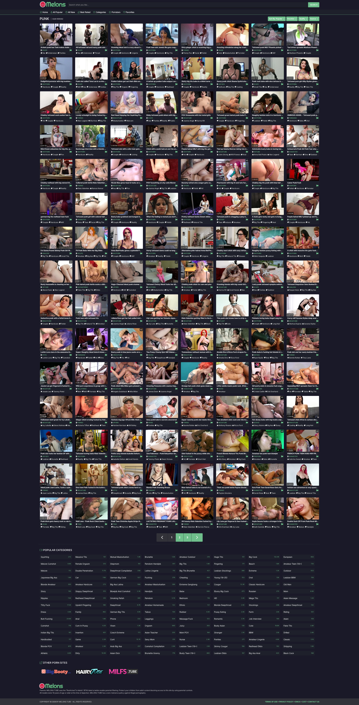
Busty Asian (229, 625)
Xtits (44, 355)
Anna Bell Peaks (260, 154)
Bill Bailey (132, 425)
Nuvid (220, 389)
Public (172, 121)
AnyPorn (116, 50)
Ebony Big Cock (229, 591)
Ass (43, 53)
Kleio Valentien (83, 188)
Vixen (125, 625)
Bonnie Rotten (294, 358)
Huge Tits (229, 557)
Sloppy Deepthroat (90, 591)
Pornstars (115, 12)
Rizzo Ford (234, 358)
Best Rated (85, 12)
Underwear (52, 53)
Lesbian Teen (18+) (195, 646)
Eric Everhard (202, 425)
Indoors (228, 222)
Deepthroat (161, 358)
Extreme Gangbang (195, 584)
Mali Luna (81, 527)
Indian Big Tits (56, 632)
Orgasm (124, 87)
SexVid (256, 423)
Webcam (129, 121)
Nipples (56, 598)
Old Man (299, 584)
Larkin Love (47, 358)
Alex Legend (83, 121)
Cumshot (132, 290)
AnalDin (45, 253)
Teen (291, 154)
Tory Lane (307, 358)
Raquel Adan (294, 290)
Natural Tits (197, 222)
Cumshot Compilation (160, 646)
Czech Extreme (125, 632)
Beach (264, 564)
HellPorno (187, 287)
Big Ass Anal (264, 653)
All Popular (57, 12)
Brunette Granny (160, 653)
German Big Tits (125, 612)
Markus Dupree (295, 324)
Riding (62, 527)
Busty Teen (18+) (195, 653)
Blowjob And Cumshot (125, 591)
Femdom (160, 598)
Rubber (195, 612)
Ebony (277, 425)
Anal (244, 154)
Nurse (195, 639)
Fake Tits (309, 87)
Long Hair (276, 324)
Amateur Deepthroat (299, 605)
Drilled (299, 632)
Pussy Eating (229, 612)
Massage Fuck (195, 619)
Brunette (169, 324)
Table (305, 391)
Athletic (56, 653)
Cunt (125, 639)
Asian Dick (125, 653)
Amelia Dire (223, 358)
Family (90, 612)
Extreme (264, 570)
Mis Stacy (222, 459)
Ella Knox (93, 121)
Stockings (264, 605)
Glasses (242, 256)
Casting (239, 87)
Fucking (160, 577)
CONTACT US (313, 702)
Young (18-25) (229, 577)
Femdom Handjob (160, 564)
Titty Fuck (56, 605)
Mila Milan (134, 391)
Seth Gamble (259, 527)
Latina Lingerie (160, 570)
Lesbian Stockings (229, 570)
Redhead (170, 87)
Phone (125, 619)
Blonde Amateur (56, 584)
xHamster (293, 152)
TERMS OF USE (271, 702)
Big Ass (90, 256)
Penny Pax (187, 53)
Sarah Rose (258, 493)
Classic (299, 639)
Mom (299, 591)
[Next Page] (197, 537)
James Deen (153, 391)
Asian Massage (299, 598)
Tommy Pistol (58, 391)
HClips (80, 253)
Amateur (237, 222)
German (299, 154)
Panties (62, 53)
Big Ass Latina (125, 584)
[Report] (70, 50)
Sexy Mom (160, 639)
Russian (264, 591)
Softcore (222, 87)
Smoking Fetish (125, 598)
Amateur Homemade (160, 605)
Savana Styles (309, 324)
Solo (220, 53)
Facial (197, 53)
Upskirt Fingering (90, 605)
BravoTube (117, 118)
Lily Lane (151, 324)
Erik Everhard (272, 391)
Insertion (90, 632)
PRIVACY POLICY (286, 702)
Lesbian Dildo (229, 653)
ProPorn (257, 456)
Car (90, 577)
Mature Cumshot (56, 564)
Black (208, 324)
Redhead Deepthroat (90, 598)
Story (56, 591)
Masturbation (230, 53)
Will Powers (235, 154)
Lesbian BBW (299, 577)
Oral (307, 121)
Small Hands (234, 290)
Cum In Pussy (90, 625)
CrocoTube (117, 355)
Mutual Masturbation (125, 557)
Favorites (129, 12)
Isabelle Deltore (119, 459)
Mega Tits (264, 598)
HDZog (150, 355)
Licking (134, 154)
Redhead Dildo (264, 646)
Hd (43, 121)
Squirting (56, 557)
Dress (56, 612)
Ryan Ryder (258, 358)
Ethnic (195, 605)
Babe (301, 121)
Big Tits (169, 53)
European (299, 557)
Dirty (90, 653)
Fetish (204, 53)
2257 (304, 702)
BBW (264, 632)
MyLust (221, 321)
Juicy (195, 625)
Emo (306, 154)
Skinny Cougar (229, 646)
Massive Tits (90, 557)
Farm (264, 612)
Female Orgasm (90, 564)
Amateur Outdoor (195, 557)
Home (45, 12)
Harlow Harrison (119, 425)
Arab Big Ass (125, 646)
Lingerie (134, 53)
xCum (44, 524)
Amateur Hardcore (90, 584)
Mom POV (195, 632)
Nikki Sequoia (259, 256)
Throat (97, 53)
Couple (116, 53)
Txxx (79, 524)
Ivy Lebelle (46, 425)
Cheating (195, 577)
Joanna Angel (188, 121)
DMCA (297, 702)
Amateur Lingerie (264, 639)
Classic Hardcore (264, 584)
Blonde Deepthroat (229, 605)
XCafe (44, 50)
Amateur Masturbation (160, 584)
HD (229, 598)
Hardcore (125, 53)
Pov (62, 154)
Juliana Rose (131, 324)
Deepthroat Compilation (125, 570)
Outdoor (314, 154)
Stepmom (125, 564)
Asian (299, 619)
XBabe (220, 50)
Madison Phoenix (296, 53)
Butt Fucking (56, 619)
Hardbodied (56, 639)
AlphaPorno (82, 287)
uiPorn (186, 186)
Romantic (229, 619)
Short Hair (202, 459)
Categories (100, 12)
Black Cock (299, 653)
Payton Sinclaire (225, 493)
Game (90, 639)
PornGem (293, 118)
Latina (65, 493)
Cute (264, 625)
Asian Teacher (160, 632)
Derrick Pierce (203, 527)
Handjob (171, 358)
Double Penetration (90, 570)
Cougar (229, 584)
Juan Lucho (47, 493)
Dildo (98, 290)
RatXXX (221, 220)
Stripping (299, 646)
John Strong (223, 154)
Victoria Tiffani (83, 425)
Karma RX (201, 121)
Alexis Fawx (47, 290)
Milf (273, 53)
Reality (63, 87)
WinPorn (292, 186)
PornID (186, 50)
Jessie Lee (46, 391)
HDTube (257, 152)
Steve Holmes (59, 425)
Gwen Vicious (167, 459)
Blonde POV (56, 646)
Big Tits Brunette (195, 570)
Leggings (160, 619)
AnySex (221, 84)
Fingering (134, 87)
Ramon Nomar (97, 188)
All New (71, 12)
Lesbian (257, 121)
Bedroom (195, 598)
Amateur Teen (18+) (299, 564)
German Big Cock (125, 577)
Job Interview (264, 619)
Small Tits (258, 87)
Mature (301, 527)
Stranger (229, 632)
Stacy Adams (259, 425)
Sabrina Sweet (295, 459)
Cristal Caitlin (259, 391)
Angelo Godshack (120, 391)
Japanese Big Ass (56, 577)
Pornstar (241, 53)
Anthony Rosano (225, 425)
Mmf (301, 256)
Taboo (160, 612)
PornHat (151, 490)
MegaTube (187, 118)
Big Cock (242, 459)
